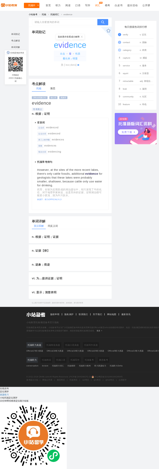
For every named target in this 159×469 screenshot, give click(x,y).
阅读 (68, 5)
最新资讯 (126, 314)
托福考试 (73, 380)
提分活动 (132, 5)
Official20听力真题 (95, 351)
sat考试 (85, 380)
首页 (48, 5)
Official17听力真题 (34, 351)
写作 (87, 5)
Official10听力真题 (135, 351)
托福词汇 (54, 14)
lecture (45, 366)
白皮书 (119, 5)
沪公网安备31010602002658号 (108, 377)
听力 (58, 5)
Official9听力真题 (115, 351)
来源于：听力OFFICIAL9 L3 (49, 199)
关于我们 (97, 314)
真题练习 (4, 394)
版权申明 (54, 314)
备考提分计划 (32, 380)
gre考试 (97, 380)
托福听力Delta (116, 366)
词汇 (97, 5)
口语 (78, 5)
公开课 (146, 5)
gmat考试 (110, 380)
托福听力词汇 (58, 366)
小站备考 (33, 14)
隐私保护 (69, 314)
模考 (107, 5)
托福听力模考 (85, 366)
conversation (32, 366)
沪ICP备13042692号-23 (80, 377)
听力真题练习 (100, 366)
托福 (31, 5)
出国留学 (123, 380)
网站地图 (111, 314)
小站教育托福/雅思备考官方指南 (42, 322)
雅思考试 (61, 380)
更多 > (99, 331)
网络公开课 (47, 380)
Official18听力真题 (55, 351)
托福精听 (71, 366)
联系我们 (83, 314)
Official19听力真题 (75, 351)
